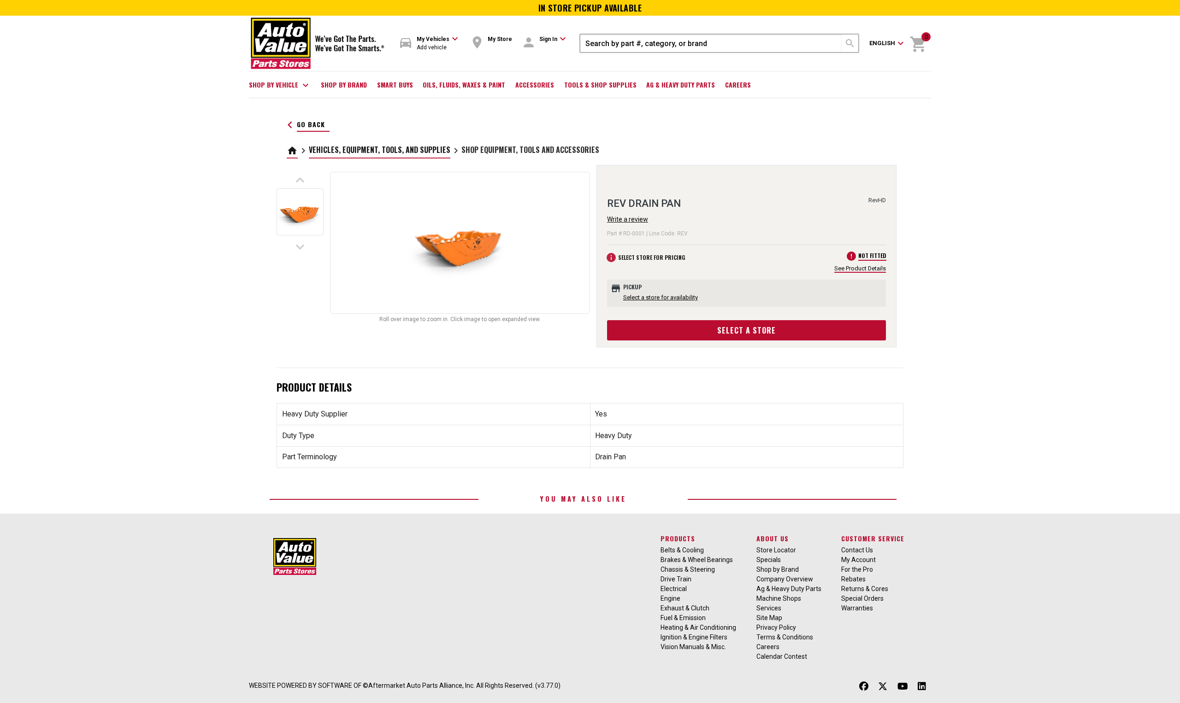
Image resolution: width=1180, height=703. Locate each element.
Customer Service (872, 538)
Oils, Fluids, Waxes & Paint (464, 84)
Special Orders (862, 598)
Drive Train (676, 579)
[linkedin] (922, 686)
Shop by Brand (344, 84)
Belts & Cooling (682, 550)
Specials (768, 559)
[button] (429, 43)
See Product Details (860, 268)
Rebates (853, 579)
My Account (858, 559)
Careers (738, 84)
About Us (772, 538)
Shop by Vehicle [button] (280, 85)
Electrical (674, 588)
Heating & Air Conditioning (698, 627)
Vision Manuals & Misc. (693, 646)
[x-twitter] (882, 686)
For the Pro (857, 569)
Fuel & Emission (683, 617)
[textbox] (711, 43)
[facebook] (863, 686)
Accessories (534, 84)
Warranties (857, 608)
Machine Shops (778, 598)
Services (768, 608)
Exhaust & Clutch (685, 608)
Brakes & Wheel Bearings (697, 559)
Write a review (627, 219)
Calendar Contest (781, 656)
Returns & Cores (864, 588)
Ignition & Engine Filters (694, 637)
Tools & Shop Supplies (600, 84)
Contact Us (857, 550)
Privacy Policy (776, 627)
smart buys (395, 84)
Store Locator (776, 550)
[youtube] (902, 686)
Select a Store (746, 330)
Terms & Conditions (784, 637)
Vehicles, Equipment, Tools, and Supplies (379, 149)
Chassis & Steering (688, 569)
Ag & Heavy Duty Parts (680, 84)
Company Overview (784, 579)
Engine (670, 598)
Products (678, 538)
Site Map (769, 617)
